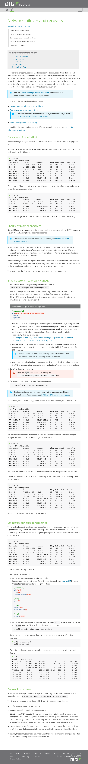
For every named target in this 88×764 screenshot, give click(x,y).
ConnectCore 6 (17, 64)
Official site (26, 753)
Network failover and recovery (19, 26)
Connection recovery (17, 45)
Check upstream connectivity (20, 34)
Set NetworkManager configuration (55, 395)
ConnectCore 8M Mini (20, 56)
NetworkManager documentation (34, 92)
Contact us (37, 753)
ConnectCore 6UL (18, 59)
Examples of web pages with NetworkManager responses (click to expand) (44, 337)
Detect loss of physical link (19, 31)
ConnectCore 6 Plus (19, 67)
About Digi (25, 757)
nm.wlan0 (65, 581)
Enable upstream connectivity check (23, 38)
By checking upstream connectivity (23, 110)
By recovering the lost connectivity (23, 122)
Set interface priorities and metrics (22, 42)
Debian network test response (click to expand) (33, 340)
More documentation (15, 758)
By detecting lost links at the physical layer (26, 106)
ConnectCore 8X (17, 62)
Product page (14, 753)
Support (37, 757)
